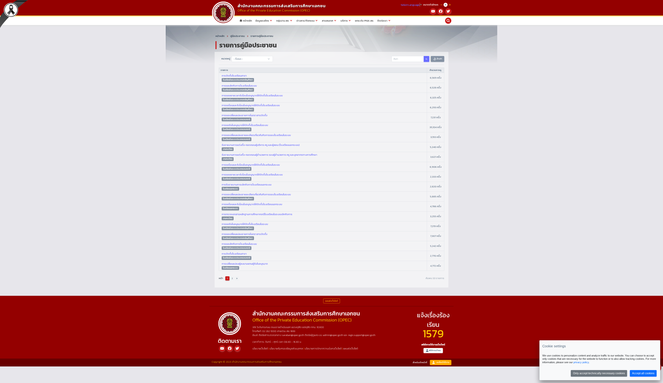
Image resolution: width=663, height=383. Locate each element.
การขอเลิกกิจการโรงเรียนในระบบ (239, 86)
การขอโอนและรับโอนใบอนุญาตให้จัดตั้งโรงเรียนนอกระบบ (252, 204)
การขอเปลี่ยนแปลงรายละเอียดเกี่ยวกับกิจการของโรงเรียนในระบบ (256, 135)
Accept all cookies (643, 373)
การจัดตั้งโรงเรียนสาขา (234, 76)
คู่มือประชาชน (237, 36)
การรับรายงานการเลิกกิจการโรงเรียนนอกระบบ (246, 185)
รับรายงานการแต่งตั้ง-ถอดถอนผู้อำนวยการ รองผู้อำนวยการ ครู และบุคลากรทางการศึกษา (269, 155)
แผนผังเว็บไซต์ (350, 348)
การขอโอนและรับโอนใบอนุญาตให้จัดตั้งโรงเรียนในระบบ (251, 105)
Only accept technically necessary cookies (599, 373)
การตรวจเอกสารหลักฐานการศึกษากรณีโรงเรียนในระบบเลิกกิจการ (257, 214)
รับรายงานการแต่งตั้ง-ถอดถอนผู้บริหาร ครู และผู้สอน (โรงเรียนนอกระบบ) (261, 145)
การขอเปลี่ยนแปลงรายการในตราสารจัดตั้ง (244, 115)
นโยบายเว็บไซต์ (260, 348)
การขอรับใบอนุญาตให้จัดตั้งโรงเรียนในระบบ (245, 125)
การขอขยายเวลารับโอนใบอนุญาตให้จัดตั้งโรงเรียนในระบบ (252, 95)
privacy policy (581, 362)
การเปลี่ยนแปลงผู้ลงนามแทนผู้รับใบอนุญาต (245, 264)
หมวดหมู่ (225, 59)
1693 (292, 331)
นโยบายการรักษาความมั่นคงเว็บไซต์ (323, 348)
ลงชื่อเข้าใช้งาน (442, 362)
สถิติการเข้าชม (435, 350)
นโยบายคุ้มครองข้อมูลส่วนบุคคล (286, 348)
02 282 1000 (269, 331)
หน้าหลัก (247, 21)
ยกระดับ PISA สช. (364, 21)
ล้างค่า (439, 58)
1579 (433, 333)
